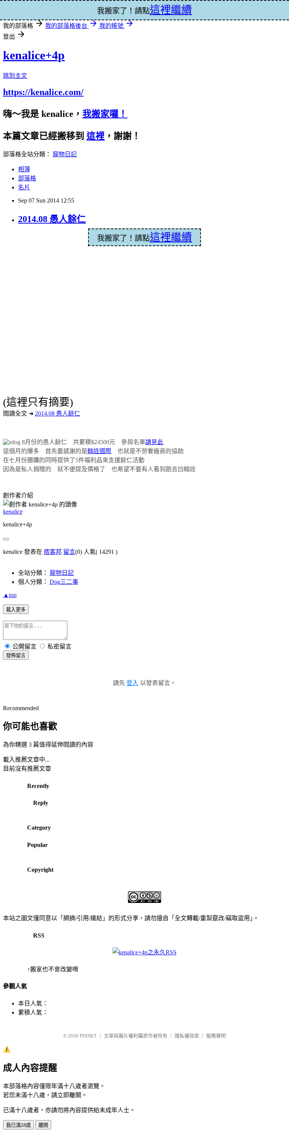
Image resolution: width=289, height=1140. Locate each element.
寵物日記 (65, 154)
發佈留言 (16, 655)
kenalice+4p (34, 55)
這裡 (96, 136)
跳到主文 (15, 76)
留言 (69, 552)
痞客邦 (53, 552)
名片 (24, 187)
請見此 (154, 442)
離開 (43, 1125)
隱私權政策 (187, 1036)
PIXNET (88, 1036)
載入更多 (16, 609)
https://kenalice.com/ (43, 92)
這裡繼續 (171, 237)
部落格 (27, 178)
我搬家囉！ (105, 114)
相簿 (24, 169)
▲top (10, 595)
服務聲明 (216, 1036)
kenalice (13, 511)
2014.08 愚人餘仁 (52, 219)
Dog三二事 (64, 582)
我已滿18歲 (18, 1125)
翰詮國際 (99, 451)
